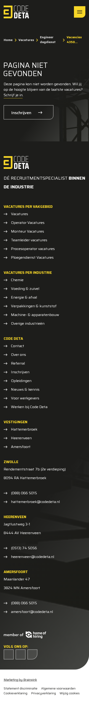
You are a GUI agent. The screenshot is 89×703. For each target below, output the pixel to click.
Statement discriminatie (20, 688)
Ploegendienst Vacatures (32, 257)
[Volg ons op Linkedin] (21, 654)
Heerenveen (21, 438)
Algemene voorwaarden (58, 688)
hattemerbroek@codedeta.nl (35, 502)
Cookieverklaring (15, 693)
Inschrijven (21, 113)
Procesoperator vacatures (33, 249)
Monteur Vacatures (27, 231)
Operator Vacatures (27, 222)
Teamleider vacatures (29, 240)
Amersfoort (21, 447)
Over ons (18, 354)
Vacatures (19, 214)
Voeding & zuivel (25, 288)
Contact (17, 346)
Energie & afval (24, 297)
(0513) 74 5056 (24, 548)
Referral (18, 363)
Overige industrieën (27, 323)
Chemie (17, 280)
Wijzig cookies (70, 693)
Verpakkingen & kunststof (34, 306)
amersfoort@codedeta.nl (32, 612)
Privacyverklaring (43, 693)
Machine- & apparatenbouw (35, 315)
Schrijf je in (13, 95)
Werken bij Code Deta (29, 407)
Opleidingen (21, 381)
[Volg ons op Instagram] (32, 654)
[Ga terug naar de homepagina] (16, 11)
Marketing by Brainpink (20, 679)
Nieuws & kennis (25, 389)
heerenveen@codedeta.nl (32, 557)
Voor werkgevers (25, 398)
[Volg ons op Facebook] (9, 654)
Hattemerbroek (24, 429)
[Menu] (79, 12)
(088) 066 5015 (24, 493)
